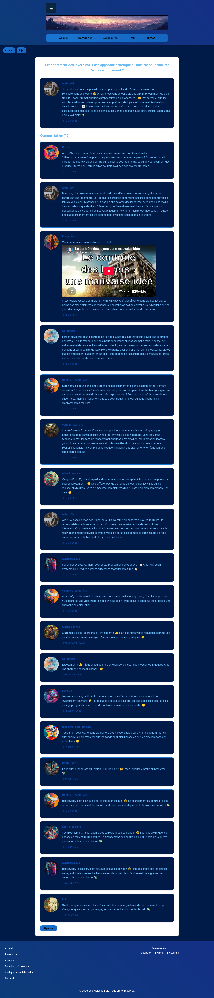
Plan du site (11, 954)
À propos (10, 960)
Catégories (85, 38)
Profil (131, 38)
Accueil (63, 38)
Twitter (159, 952)
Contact (150, 38)
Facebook (145, 952)
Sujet (21, 50)
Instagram (173, 952)
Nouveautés (110, 38)
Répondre (48, 928)
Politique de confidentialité (19, 972)
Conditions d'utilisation (17, 966)
